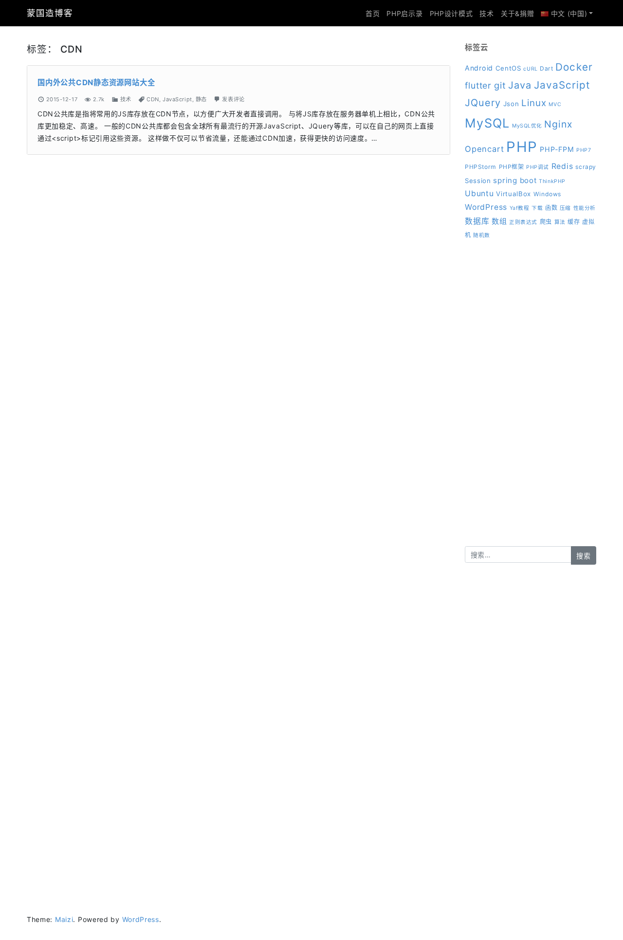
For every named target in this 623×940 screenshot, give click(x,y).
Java (519, 85)
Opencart (484, 149)
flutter (478, 85)
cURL (530, 69)
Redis (562, 166)
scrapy (585, 166)
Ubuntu (479, 193)
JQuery (483, 103)
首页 (373, 13)
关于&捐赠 (517, 13)
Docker (573, 67)
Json (511, 104)
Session (478, 180)
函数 (551, 207)
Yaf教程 (520, 208)
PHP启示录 (404, 13)
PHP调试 (537, 167)
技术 (486, 13)
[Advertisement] (530, 400)
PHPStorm (480, 166)
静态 (201, 99)
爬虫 (546, 221)
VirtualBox (513, 194)
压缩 (565, 208)
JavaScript (177, 99)
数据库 (477, 221)
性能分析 (584, 208)
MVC (555, 104)
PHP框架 (511, 166)
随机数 (481, 235)
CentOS (508, 68)
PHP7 (583, 150)
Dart (546, 68)
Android (479, 68)
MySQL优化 (527, 126)
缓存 (574, 221)
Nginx (558, 124)
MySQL (487, 122)
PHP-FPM (557, 149)
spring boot (514, 180)
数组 (499, 221)
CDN (153, 99)
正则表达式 (523, 222)
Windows (547, 194)
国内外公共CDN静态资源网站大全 (96, 82)
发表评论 (233, 99)
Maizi (64, 919)
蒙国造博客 (50, 13)
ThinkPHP (552, 181)
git (500, 85)
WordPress (486, 207)
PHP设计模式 (451, 13)
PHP (521, 146)
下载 (537, 208)
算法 (560, 222)
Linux (534, 103)
